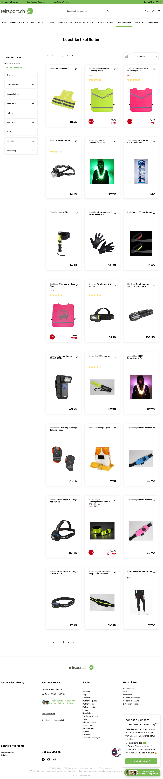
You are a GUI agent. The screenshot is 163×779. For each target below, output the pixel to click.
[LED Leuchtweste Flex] (102, 171)
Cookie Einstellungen (91, 737)
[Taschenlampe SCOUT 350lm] (63, 387)
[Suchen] (109, 11)
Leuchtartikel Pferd (12, 63)
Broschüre (87, 734)
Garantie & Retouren (131, 698)
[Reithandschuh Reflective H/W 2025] (102, 243)
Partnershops (88, 704)
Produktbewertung (90, 716)
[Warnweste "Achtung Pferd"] (102, 99)
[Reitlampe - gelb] (102, 431)
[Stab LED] (63, 215)
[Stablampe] (102, 359)
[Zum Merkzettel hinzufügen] (76, 69)
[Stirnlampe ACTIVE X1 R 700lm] (63, 530)
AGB (125, 691)
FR (157, 2)
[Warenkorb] (159, 11)
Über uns (86, 691)
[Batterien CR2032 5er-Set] (141, 171)
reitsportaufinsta (89, 722)
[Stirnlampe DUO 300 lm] (102, 315)
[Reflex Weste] (63, 72)
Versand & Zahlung (131, 701)
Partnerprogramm (90, 701)
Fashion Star (88, 725)
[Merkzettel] (147, 11)
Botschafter (87, 698)
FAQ (84, 688)
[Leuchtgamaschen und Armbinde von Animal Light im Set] (102, 530)
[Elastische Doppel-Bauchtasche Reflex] (102, 602)
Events (85, 710)
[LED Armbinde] (140, 431)
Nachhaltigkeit (88, 728)
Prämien (86, 731)
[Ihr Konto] (153, 11)
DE (159, 2)
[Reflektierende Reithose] (140, 575)
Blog (84, 695)
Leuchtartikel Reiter (13, 67)
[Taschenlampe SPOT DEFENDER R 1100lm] (141, 315)
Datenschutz (128, 688)
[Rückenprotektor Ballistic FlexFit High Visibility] (63, 458)
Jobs (85, 719)
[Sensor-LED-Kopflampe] (140, 215)
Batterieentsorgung (131, 704)
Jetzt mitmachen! (141, 761)
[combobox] (84, 11)
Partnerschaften (89, 707)
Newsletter (87, 713)
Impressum (127, 695)
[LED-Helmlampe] (63, 144)
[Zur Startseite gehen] (17, 11)
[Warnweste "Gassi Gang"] (63, 315)
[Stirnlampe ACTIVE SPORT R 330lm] (63, 602)
